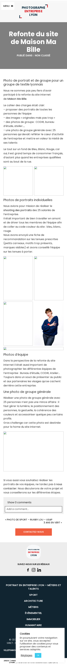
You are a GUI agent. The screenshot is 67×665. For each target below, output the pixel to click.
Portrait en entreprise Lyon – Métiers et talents (33, 587)
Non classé (42, 56)
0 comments (19, 502)
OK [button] (38, 655)
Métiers (33, 607)
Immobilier (33, 619)
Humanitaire (33, 625)
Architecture (33, 601)
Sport (33, 595)
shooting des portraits (17, 210)
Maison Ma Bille (17, 99)
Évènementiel (33, 613)
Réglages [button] (26, 655)
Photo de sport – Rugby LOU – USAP (29, 519)
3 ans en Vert (52, 522)
